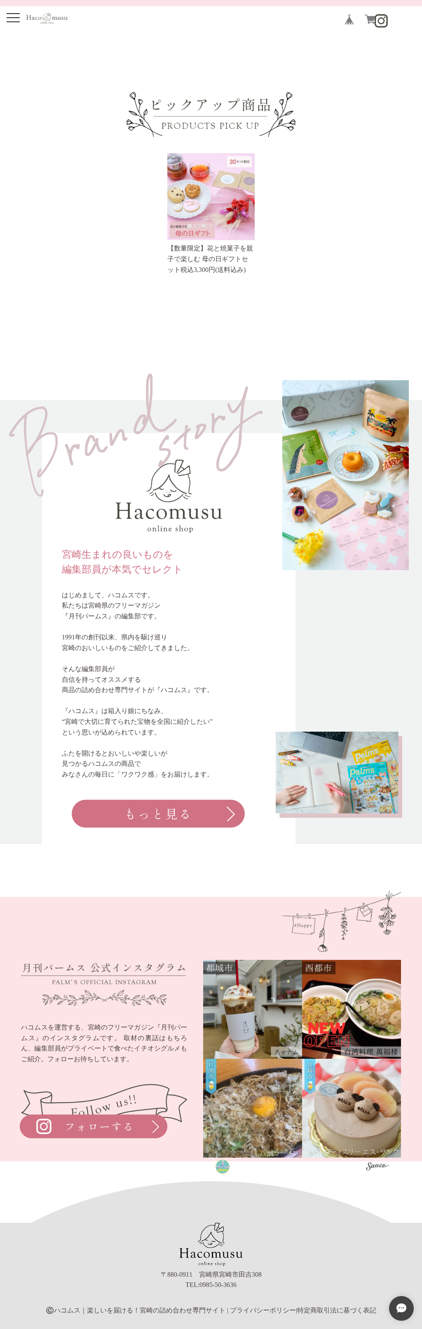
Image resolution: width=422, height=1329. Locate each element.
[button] (252, 1009)
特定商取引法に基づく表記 (336, 1310)
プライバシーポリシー (263, 1310)
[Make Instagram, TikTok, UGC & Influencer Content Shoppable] (377, 1167)
